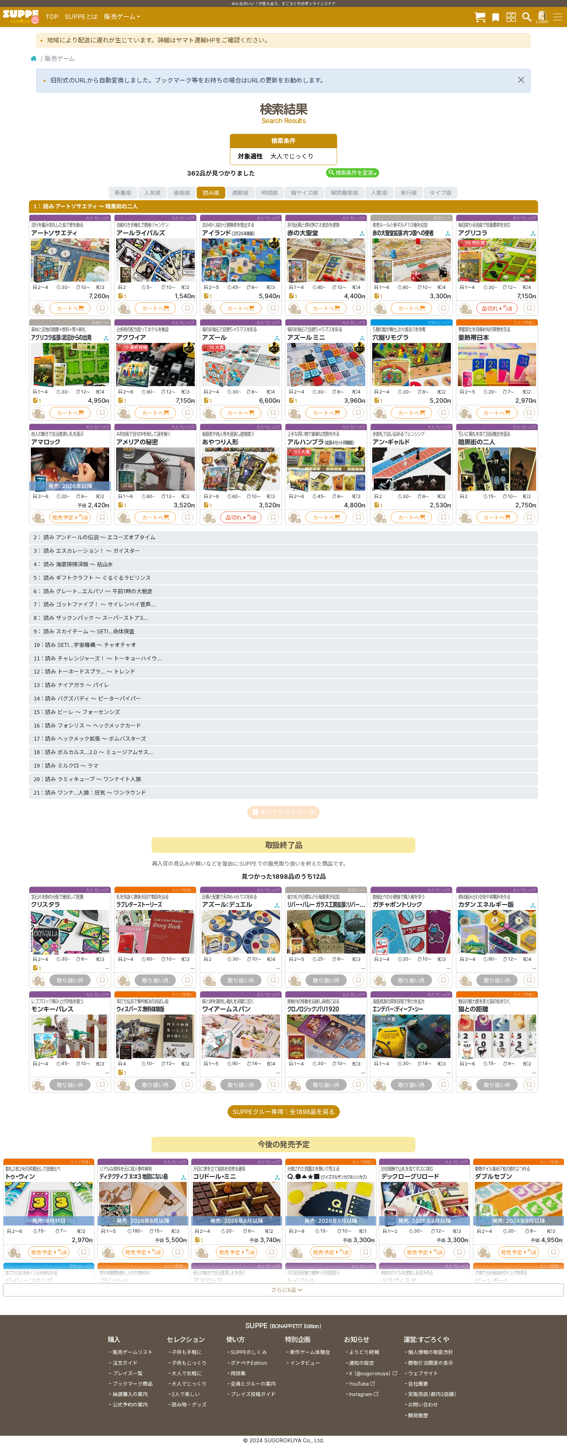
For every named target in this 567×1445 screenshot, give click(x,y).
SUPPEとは (81, 16)
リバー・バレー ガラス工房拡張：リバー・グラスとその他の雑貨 (345, 905)
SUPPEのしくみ (249, 1352)
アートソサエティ (54, 233)
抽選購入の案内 (130, 1394)
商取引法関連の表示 (430, 1363)
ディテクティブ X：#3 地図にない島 (134, 1176)
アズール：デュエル (227, 905)
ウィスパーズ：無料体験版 (140, 1009)
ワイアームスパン (226, 1009)
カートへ (67, 308)
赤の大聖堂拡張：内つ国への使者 (403, 233)
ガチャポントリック (397, 905)
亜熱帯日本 (473, 337)
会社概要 (418, 1384)
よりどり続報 (364, 1352)
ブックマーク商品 (133, 1384)
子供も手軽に (187, 1352)
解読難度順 (344, 192)
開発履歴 (418, 1415)
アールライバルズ (140, 233)
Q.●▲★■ (303, 1176)
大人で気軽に (187, 1373)
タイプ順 (440, 192)
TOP (52, 16)
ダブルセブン (493, 1176)
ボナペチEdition (249, 1363)
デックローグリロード (410, 1176)
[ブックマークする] (102, 308)
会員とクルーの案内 (253, 1384)
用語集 (238, 1373)
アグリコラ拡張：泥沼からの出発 (61, 337)
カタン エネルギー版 (486, 905)
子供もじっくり (189, 1363)
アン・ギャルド (391, 442)
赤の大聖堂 (302, 233)
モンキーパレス (52, 1009)
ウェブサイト (423, 1373)
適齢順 (240, 192)
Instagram (360, 1394)
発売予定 (63, 517)
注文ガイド (125, 1363)
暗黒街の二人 (476, 442)
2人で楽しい (186, 1394)
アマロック (46, 442)
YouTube (359, 1384)
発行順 (408, 192)
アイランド (216, 233)
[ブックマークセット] (495, 17)
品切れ (490, 308)
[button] (352, 172)
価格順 (182, 192)
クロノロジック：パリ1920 (313, 1009)
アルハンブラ (305, 442)
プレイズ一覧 (128, 1373)
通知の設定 (361, 1363)
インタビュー (305, 1363)
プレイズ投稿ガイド (253, 1394)
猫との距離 (473, 1009)
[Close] (521, 80)
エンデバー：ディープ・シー (398, 1009)
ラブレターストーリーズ (139, 905)
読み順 (211, 192)
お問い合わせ (423, 1405)
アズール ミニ (306, 337)
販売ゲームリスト (133, 1352)
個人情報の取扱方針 (430, 1352)
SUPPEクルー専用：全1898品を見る (284, 1112)
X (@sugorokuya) (370, 1373)
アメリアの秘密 (137, 442)
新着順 (123, 192)
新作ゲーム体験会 (310, 1352)
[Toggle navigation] (557, 17)
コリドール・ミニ (214, 1176)
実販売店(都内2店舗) (432, 1394)
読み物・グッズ (189, 1405)
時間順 (270, 192)
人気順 (152, 192)
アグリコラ (472, 233)
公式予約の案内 (130, 1405)
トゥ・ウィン (20, 1176)
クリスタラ (45, 905)
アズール (214, 337)
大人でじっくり (189, 1384)
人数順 (379, 192)
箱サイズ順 (304, 192)
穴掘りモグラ (390, 337)
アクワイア (131, 337)
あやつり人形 (220, 442)
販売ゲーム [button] (119, 16)
